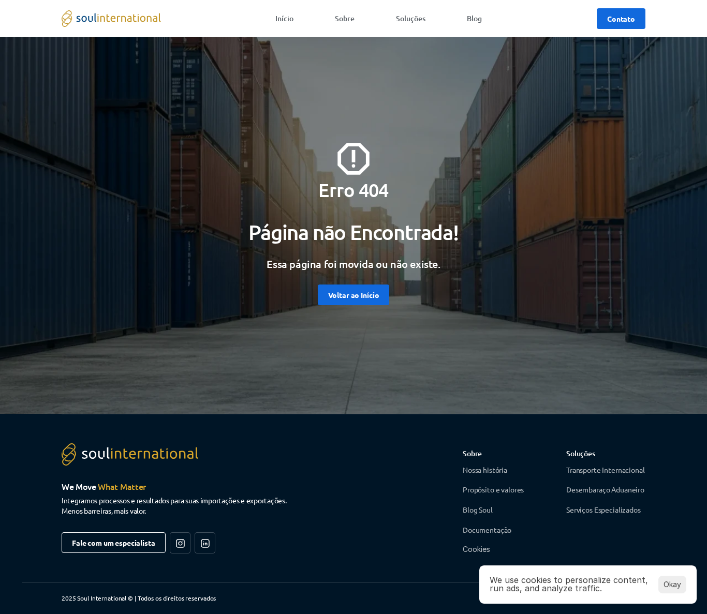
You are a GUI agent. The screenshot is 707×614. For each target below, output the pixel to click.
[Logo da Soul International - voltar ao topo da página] (111, 18)
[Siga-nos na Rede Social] (180, 542)
